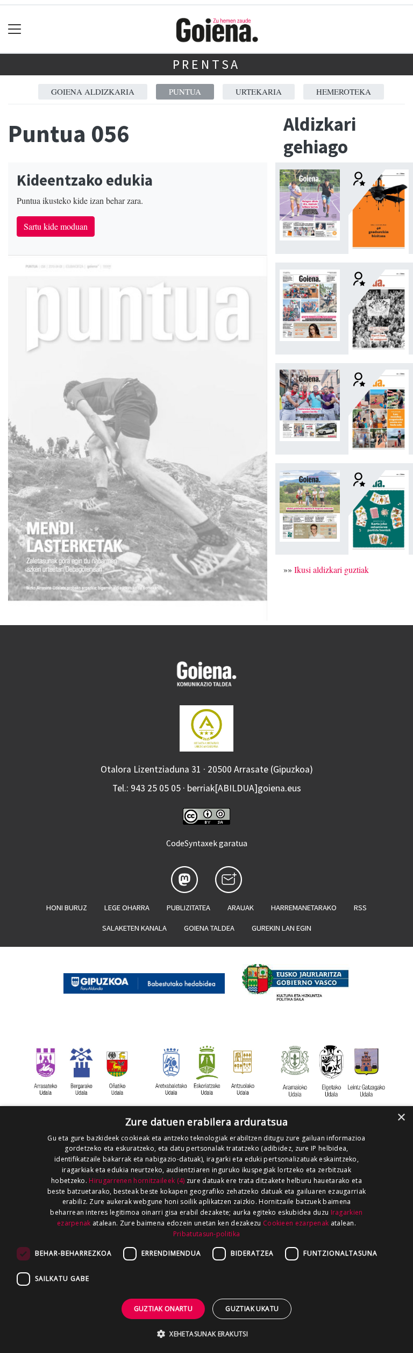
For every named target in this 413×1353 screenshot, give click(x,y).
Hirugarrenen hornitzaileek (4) (136, 1180)
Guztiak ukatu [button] (252, 1308)
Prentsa (207, 64)
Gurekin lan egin (281, 928)
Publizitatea (188, 907)
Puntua (185, 91)
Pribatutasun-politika (206, 1233)
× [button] (401, 1118)
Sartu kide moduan (56, 226)
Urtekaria (259, 91)
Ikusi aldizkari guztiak (331, 569)
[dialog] (206, 1229)
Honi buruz (66, 907)
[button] (206, 1333)
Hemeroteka (343, 91)
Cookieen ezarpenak (296, 1223)
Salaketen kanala (134, 928)
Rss (360, 907)
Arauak (240, 907)
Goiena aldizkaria (92, 91)
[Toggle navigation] (14, 29)
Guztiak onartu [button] (163, 1308)
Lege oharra (126, 907)
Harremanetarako (304, 907)
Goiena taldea (209, 928)
